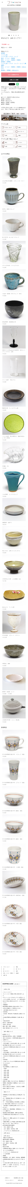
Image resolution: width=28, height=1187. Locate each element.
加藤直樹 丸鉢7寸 (7, 522)
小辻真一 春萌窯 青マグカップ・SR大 (12, 293)
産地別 (3, 53)
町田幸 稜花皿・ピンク (8, 691)
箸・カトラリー (6, 971)
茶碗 (17, 966)
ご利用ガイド (7, 1177)
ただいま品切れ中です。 (14, 74)
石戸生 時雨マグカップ (8, 209)
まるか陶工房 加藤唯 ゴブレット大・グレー (13, 181)
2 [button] (11, 35)
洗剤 (17, 971)
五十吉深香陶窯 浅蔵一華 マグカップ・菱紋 (13, 754)
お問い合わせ (20, 1180)
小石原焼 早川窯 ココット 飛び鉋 (10, 720)
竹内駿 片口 (5, 466)
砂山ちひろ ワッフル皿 (8, 607)
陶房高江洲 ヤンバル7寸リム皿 (10, 408)
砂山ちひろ (15, 70)
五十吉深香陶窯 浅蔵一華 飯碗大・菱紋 (12, 810)
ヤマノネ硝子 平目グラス (8, 380)
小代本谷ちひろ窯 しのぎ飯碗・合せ (11, 579)
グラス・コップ (13, 56)
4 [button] (16, 35)
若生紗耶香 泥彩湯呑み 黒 (9, 322)
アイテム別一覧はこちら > (9, 139)
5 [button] (18, 35)
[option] (14, 20)
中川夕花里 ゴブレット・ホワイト (11, 635)
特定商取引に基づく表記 (18, 1177)
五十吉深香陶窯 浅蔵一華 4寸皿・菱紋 (12, 923)
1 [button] (9, 35)
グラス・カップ (6, 966)
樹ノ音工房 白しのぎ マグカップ (10, 237)
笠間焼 (8, 61)
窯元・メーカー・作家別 (8, 58)
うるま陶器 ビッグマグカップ (10, 494)
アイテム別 (4, 55)
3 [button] (14, 35)
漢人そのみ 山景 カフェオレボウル (11, 550)
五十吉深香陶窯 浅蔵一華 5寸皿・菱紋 (12, 951)
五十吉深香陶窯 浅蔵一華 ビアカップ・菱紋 (13, 782)
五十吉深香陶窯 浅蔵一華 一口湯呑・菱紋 (12, 867)
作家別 (18, 60)
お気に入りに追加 (14, 79)
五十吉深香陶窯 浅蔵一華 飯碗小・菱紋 (12, 839)
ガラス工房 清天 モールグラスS (10, 265)
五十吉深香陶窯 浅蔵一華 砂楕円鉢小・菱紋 (13, 895)
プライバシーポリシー (9, 1180)
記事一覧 (5, 975)
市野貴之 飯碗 (6, 663)
